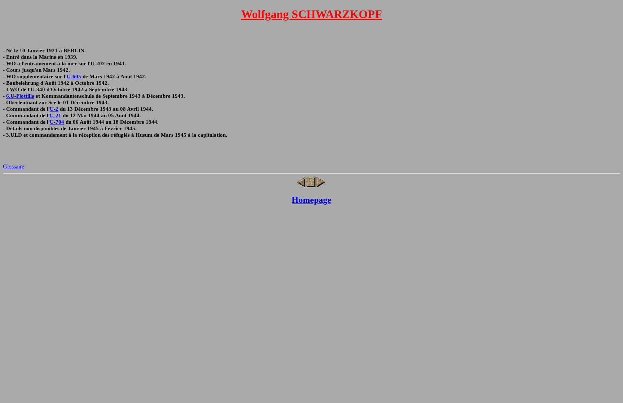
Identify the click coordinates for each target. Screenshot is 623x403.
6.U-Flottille (20, 96)
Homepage (311, 200)
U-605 (74, 76)
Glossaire (13, 166)
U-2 (54, 109)
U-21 (55, 115)
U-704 (57, 122)
